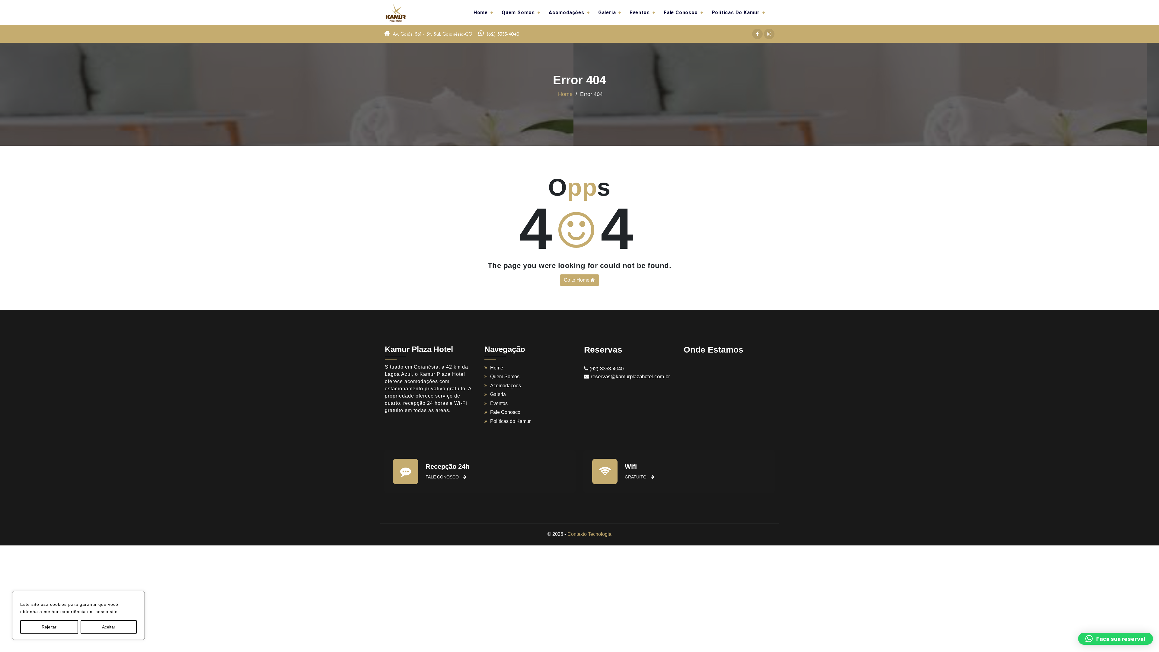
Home (481, 12)
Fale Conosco (681, 12)
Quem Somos (518, 12)
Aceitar (108, 627)
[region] (78, 615)
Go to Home (577, 280)
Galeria (607, 12)
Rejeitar (49, 627)
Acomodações (566, 12)
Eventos (640, 12)
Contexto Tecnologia (589, 534)
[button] (1115, 639)
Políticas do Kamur (736, 12)
